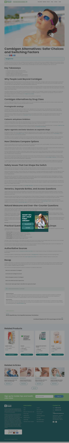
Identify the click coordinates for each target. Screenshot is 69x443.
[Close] (47, 212)
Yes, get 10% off (28, 224)
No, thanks (28, 227)
